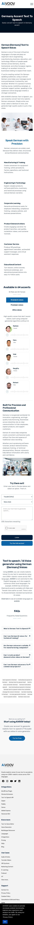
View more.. (5, 880)
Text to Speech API (7, 797)
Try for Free (17, 738)
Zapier (3, 801)
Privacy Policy (5, 893)
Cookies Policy (5, 896)
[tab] (17, 299)
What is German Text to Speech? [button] (16, 628)
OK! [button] (5, 921)
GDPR (3, 903)
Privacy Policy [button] (8, 917)
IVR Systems (5, 863)
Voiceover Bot (5, 814)
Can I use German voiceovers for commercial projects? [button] (16, 665)
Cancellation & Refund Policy (10, 899)
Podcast (4, 873)
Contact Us (5, 890)
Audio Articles (5, 857)
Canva (3, 807)
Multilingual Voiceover (8, 830)
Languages (4, 834)
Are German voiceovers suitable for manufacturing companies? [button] (16, 646)
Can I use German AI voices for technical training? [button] (15, 637)
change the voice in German (11, 692)
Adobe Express (6, 810)
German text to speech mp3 (17, 682)
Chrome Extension (7, 794)
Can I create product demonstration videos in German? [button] (17, 656)
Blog (2, 847)
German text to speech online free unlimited (17, 689)
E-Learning (4, 870)
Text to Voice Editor (7, 824)
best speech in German (10, 680)
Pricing (3, 840)
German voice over (24, 696)
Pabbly (3, 804)
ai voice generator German (18, 694)
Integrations (5, 837)
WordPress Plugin (6, 791)
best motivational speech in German (20, 687)
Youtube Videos (6, 860)
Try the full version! (17, 543)
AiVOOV (10, 572)
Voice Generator (6, 827)
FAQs (2, 843)
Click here (5, 599)
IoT (2, 876)
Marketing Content (7, 866)
